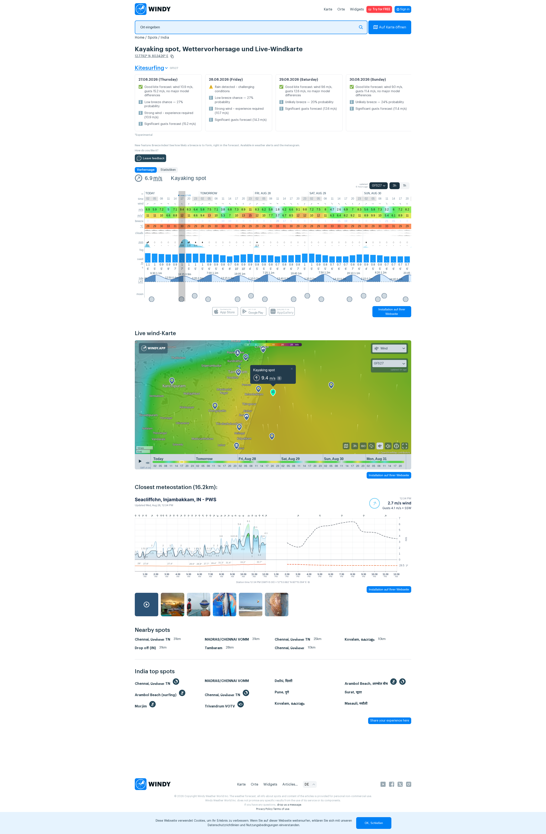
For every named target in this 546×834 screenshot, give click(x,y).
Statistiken (168, 169)
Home (139, 37)
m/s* (140, 215)
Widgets (357, 9)
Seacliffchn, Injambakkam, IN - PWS (175, 499)
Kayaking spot (188, 178)
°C (141, 226)
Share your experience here (389, 720)
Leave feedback (153, 158)
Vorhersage (146, 169)
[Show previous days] (147, 463)
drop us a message (289, 804)
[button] (172, 56)
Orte (341, 9)
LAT (140, 281)
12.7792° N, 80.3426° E (151, 56)
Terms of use (281, 809)
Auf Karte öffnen (392, 27)
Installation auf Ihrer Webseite (391, 311)
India (165, 37)
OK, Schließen (374, 823)
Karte (328, 9)
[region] (273, 397)
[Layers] (346, 446)
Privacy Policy (264, 809)
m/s (157, 178)
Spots (152, 37)
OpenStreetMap (389, 452)
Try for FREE (381, 9)
